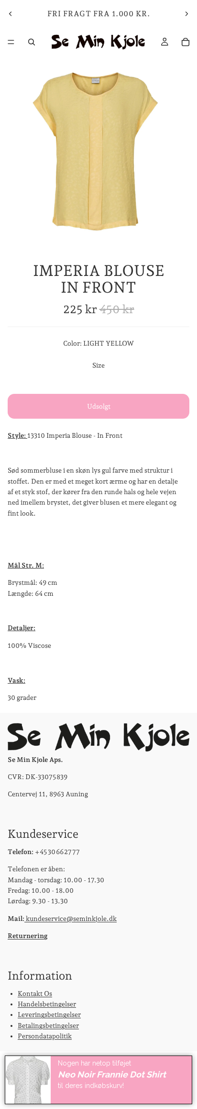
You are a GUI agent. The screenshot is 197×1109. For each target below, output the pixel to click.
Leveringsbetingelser (49, 1014)
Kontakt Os (35, 993)
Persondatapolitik (45, 1036)
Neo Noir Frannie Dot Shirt (112, 1074)
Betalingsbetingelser (48, 1025)
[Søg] (31, 42)
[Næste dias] (186, 13)
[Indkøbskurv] (185, 42)
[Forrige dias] (10, 13)
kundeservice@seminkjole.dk (70, 918)
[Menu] (11, 42)
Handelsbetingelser (47, 1004)
